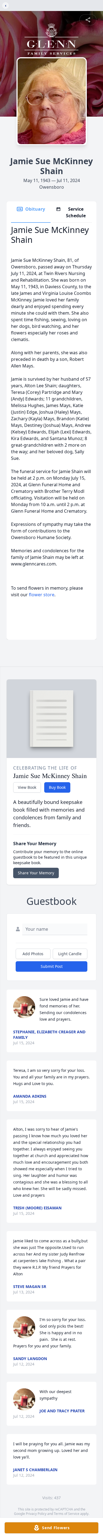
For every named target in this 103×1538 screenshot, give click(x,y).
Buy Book (57, 787)
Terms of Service (66, 1513)
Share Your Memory (36, 872)
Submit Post (52, 966)
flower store (41, 595)
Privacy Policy (36, 1513)
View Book (27, 787)
